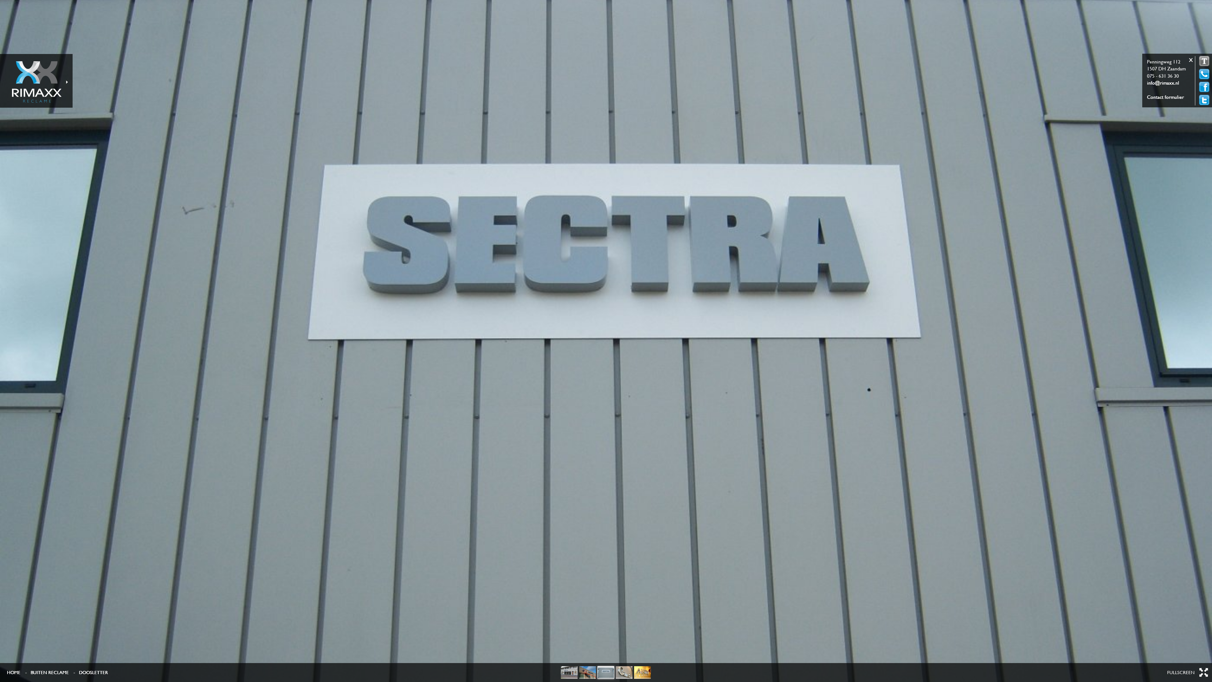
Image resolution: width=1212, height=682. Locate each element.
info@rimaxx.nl (1163, 83)
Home (14, 672)
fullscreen (1181, 672)
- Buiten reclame (47, 672)
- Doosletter (91, 672)
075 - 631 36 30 (1163, 76)
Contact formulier (1165, 97)
